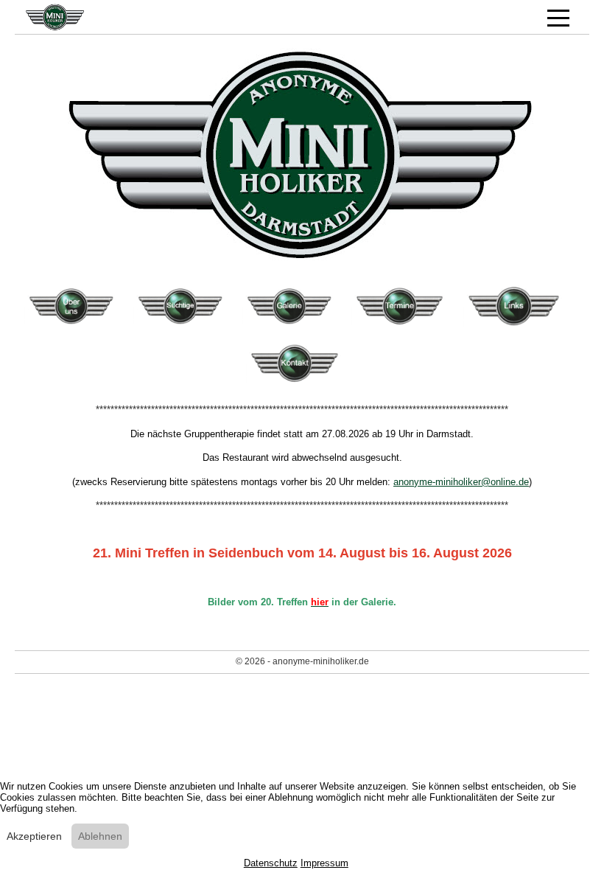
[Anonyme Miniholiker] (114, 17)
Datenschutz (271, 863)
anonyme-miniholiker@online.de (461, 481)
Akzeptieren (34, 836)
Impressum (324, 863)
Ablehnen (100, 836)
